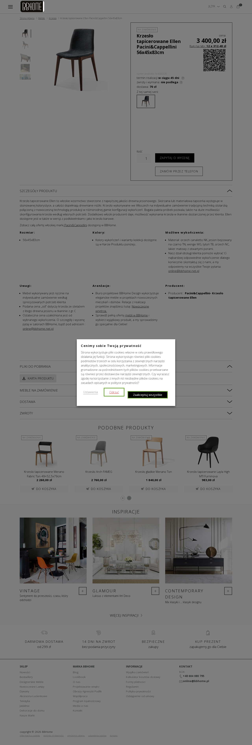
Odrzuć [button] (114, 392)
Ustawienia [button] (90, 392)
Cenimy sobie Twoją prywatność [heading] (111, 346)
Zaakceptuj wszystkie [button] (147, 395)
